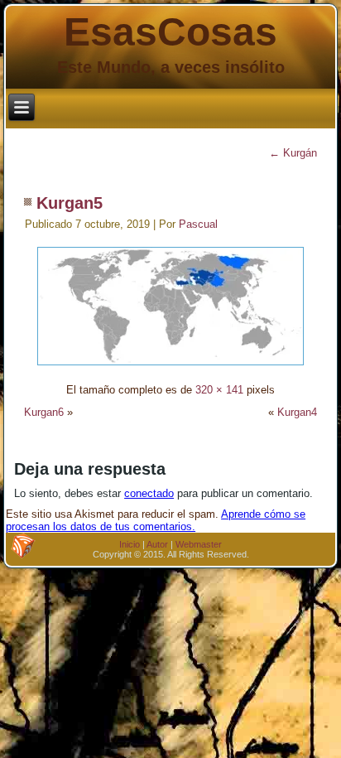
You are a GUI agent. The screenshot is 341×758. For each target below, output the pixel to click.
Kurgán (293, 153)
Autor (157, 544)
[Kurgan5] (170, 367)
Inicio (129, 544)
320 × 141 (219, 390)
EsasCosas (170, 32)
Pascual (198, 224)
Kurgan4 (297, 412)
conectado (149, 493)
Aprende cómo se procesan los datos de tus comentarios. (155, 520)
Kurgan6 (44, 412)
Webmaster (198, 544)
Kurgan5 (69, 203)
